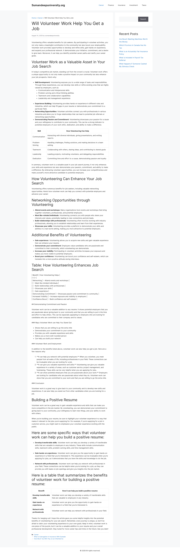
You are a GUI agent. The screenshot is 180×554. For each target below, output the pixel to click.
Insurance (121, 5)
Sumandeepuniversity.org (48, 5)
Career (101, 5)
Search (143, 19)
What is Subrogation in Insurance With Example (50, 537)
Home (34, 18)
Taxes (144, 5)
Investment (133, 5)
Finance (111, 5)
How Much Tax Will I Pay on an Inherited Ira (48, 539)
